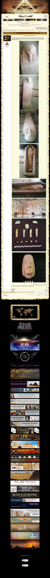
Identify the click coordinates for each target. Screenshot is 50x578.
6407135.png (29, 286)
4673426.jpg (43, 285)
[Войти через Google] (35, 2)
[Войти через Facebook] (34, 2)
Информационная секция (14, 292)
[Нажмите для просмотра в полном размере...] (29, 74)
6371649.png (23, 286)
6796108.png (17, 286)
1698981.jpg (18, 285)
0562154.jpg (24, 285)
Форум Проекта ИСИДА (6, 292)
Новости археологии (21, 292)
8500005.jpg (31, 285)
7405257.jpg (37, 285)
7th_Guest (7, 34)
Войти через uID (34, 0)
